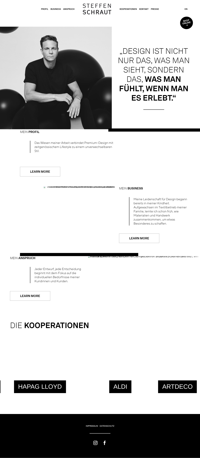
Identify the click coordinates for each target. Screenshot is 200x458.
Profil (44, 9)
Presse (155, 9)
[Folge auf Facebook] (104, 443)
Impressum (92, 426)
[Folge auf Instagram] (95, 443)
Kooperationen (128, 9)
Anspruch (68, 9)
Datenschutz (107, 426)
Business (56, 9)
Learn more (40, 171)
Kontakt (144, 9)
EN (186, 9)
